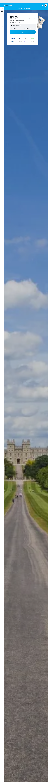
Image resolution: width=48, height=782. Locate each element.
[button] (2, 5)
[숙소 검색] (2, 11)
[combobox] (15, 22)
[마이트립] (2, 23)
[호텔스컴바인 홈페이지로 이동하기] (8, 5)
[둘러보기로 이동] (2, 16)
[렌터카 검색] (2, 14)
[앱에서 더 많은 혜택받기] (2, 20)
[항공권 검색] (2, 9)
